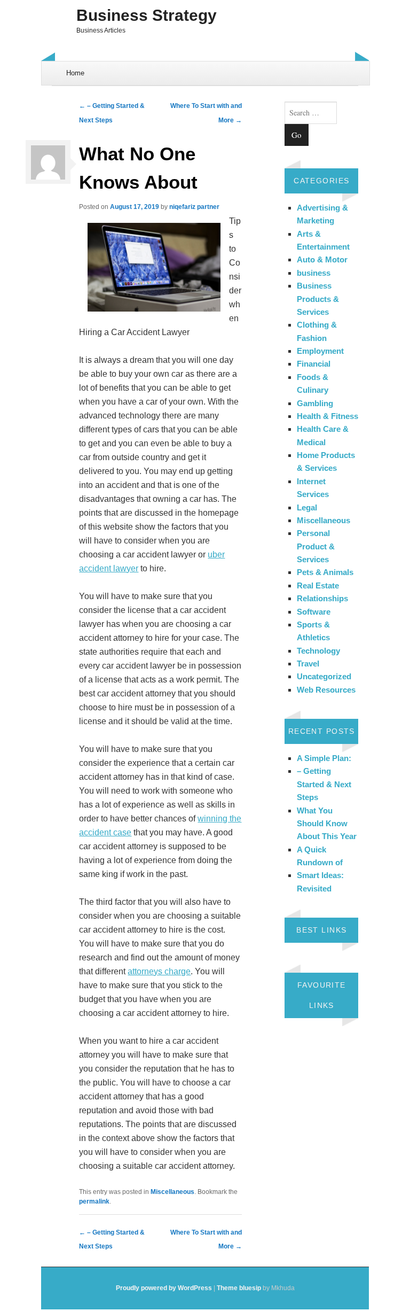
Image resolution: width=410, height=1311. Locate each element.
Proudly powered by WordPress (164, 1288)
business (313, 272)
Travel (308, 663)
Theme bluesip (239, 1288)
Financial (313, 363)
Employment (320, 350)
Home (75, 73)
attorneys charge (159, 971)
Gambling (315, 403)
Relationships (322, 598)
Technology (318, 650)
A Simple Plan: (324, 758)
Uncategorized (324, 676)
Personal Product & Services (316, 546)
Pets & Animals (325, 572)
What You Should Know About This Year (327, 823)
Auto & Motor (322, 259)
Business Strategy (146, 15)
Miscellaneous (172, 1192)
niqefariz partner (194, 207)
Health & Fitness (327, 416)
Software (313, 611)
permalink (94, 1201)
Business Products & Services (318, 298)
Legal (307, 507)
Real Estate (318, 585)
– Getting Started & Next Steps (324, 784)
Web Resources (326, 689)
